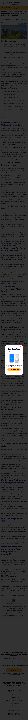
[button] (20, 346)
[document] (14, 360)
